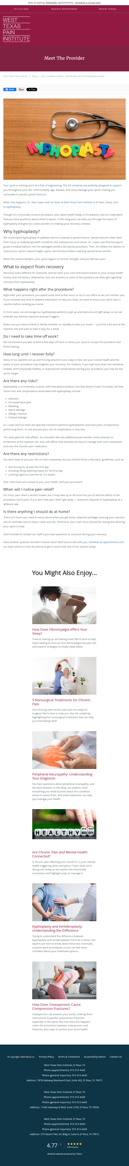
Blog (34, 76)
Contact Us (116, 1056)
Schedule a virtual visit (87, 2)
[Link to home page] (21, 29)
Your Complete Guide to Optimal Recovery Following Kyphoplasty (72, 76)
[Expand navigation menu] (124, 29)
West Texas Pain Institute (15, 76)
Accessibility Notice (95, 1056)
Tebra (79, 1153)
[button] (64, 9)
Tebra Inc (29, 1056)
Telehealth (51, 2)
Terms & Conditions (69, 1056)
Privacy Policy (46, 1056)
